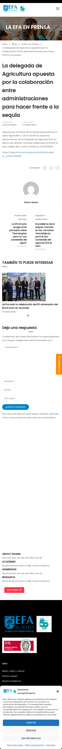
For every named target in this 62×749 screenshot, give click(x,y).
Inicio (4, 44)
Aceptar (31, 722)
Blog (14, 44)
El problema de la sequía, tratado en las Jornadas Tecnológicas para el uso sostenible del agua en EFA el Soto (45, 234)
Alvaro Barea (31, 202)
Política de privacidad (34, 745)
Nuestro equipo (9, 676)
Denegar (31, 730)
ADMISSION (9, 569)
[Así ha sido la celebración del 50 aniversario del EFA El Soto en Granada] (23, 286)
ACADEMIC (9, 561)
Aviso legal (50, 745)
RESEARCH (8, 577)
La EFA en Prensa (30, 44)
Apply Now (12, 590)
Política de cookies (15, 745)
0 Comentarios (29, 125)
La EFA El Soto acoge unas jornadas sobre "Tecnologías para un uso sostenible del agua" (18, 233)
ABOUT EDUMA (11, 554)
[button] (57, 691)
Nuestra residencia (11, 681)
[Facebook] (45, 168)
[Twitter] (51, 168)
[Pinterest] (58, 168)
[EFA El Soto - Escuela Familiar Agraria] (14, 8)
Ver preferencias (31, 738)
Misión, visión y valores (13, 671)
